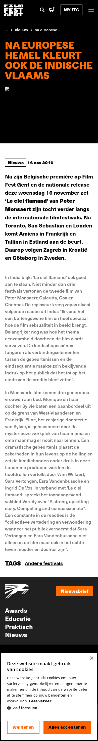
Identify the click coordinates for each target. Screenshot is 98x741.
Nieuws (16, 162)
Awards (16, 610)
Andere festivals (44, 563)
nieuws (21, 29)
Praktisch (19, 626)
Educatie (18, 618)
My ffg (71, 10)
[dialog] (49, 696)
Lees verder (40, 701)
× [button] (91, 658)
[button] (49, 708)
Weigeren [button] (23, 727)
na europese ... (48, 29)
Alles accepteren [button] (67, 727)
